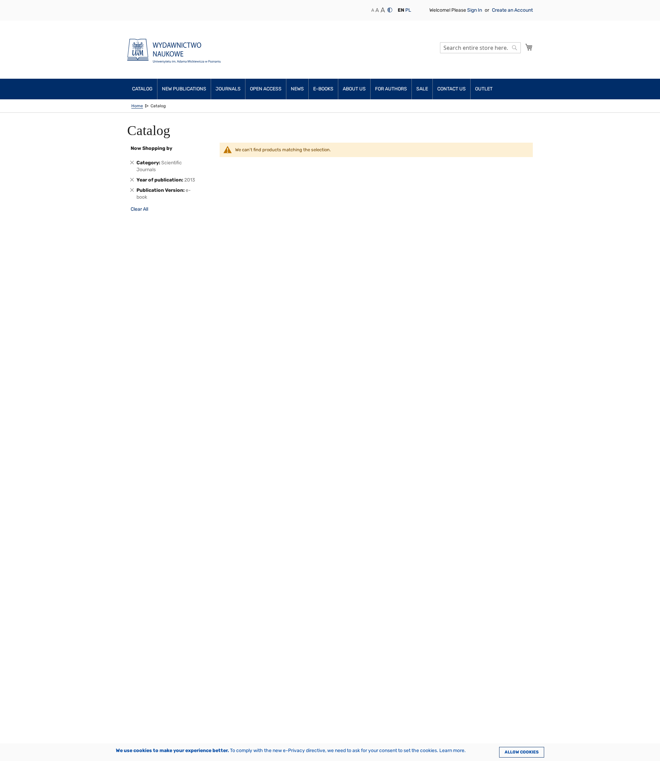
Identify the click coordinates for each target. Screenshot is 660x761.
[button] (401, 10)
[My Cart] (529, 47)
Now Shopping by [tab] (151, 148)
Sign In (475, 10)
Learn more (451, 750)
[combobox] (480, 47)
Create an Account (512, 10)
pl (408, 10)
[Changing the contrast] (389, 10)
